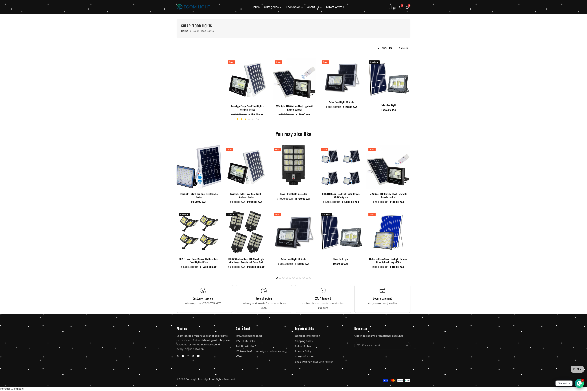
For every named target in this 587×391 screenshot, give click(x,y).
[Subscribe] (407, 345)
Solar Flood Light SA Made (341, 102)
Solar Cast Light (388, 105)
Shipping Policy (304, 341)
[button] (277, 278)
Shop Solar (293, 7)
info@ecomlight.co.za (249, 336)
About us (313, 7)
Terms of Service (305, 356)
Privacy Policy (303, 351)
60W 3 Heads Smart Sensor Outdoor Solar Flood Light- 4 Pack (198, 261)
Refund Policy (303, 346)
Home (256, 7)
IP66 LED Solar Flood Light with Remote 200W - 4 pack (341, 195)
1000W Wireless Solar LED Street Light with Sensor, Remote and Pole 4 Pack (246, 261)
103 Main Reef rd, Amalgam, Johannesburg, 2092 (261, 354)
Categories (271, 7)
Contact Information (307, 336)
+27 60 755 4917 (245, 341)
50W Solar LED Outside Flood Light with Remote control (294, 108)
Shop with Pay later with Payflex (314, 361)
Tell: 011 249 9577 (246, 346)
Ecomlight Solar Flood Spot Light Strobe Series (199, 195)
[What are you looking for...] (388, 7)
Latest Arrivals (335, 7)
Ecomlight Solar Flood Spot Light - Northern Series (247, 108)
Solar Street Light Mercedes (293, 194)
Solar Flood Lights (203, 31)
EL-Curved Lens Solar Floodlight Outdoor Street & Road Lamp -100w (388, 261)
